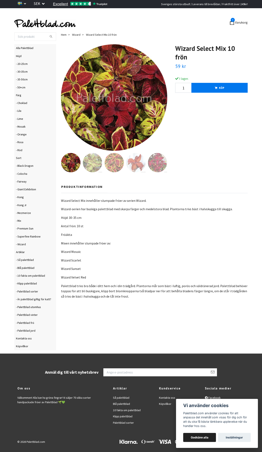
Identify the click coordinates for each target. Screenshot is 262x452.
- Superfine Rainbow (28, 247)
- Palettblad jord (25, 342)
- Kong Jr (21, 216)
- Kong (20, 208)
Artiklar (20, 263)
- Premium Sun (24, 240)
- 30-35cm (22, 82)
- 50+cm (20, 98)
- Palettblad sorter (27, 302)
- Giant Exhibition (26, 200)
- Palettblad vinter (27, 326)
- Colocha (21, 185)
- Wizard (21, 255)
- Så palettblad (25, 271)
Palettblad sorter (123, 434)
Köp (221, 99)
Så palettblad (121, 409)
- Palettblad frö (25, 334)
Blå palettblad (121, 415)
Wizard (76, 46)
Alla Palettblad (24, 59)
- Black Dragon (24, 177)
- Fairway (21, 192)
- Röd (19, 161)
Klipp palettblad (122, 427)
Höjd (18, 67)
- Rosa (19, 153)
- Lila (18, 122)
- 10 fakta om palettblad (30, 287)
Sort (18, 169)
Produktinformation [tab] (82, 198)
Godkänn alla (199, 437)
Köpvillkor (22, 357)
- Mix (18, 232)
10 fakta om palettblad (127, 421)
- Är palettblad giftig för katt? (33, 310)
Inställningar (234, 437)
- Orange (21, 145)
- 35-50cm (22, 90)
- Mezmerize (23, 224)
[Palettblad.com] (86, 28)
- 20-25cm (22, 75)
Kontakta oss (24, 349)
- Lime (19, 130)
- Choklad (21, 114)
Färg (18, 106)
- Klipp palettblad (26, 295)
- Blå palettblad (25, 279)
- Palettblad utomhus (28, 318)
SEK (37, 3)
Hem (64, 46)
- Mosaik (21, 137)
